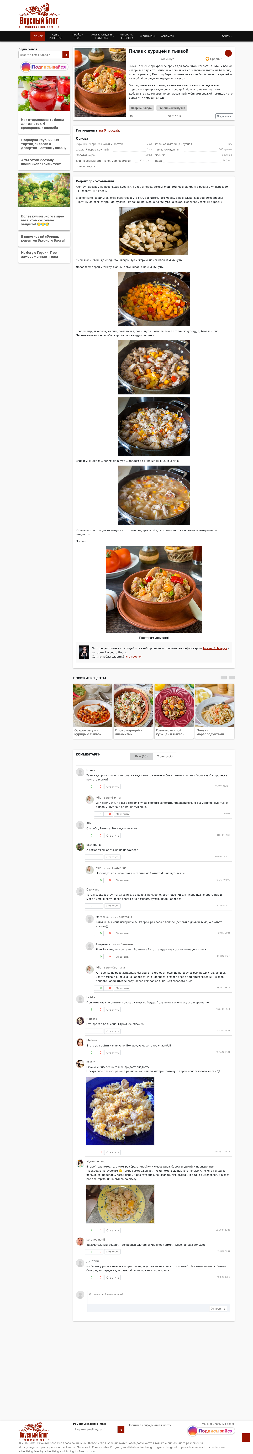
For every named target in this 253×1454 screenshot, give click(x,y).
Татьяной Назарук (215, 648)
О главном (147, 36)
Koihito (90, 1062)
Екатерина (119, 868)
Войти (226, 36)
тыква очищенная (167, 149)
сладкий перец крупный (92, 149)
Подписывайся (49, 67)
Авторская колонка (127, 36)
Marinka (91, 1040)
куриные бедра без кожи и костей (99, 144)
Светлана (125, 917)
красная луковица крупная (173, 144)
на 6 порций (109, 130)
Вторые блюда (141, 108)
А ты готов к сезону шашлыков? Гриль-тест (41, 162)
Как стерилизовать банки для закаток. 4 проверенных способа (42, 124)
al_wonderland (95, 1161)
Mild (98, 797)
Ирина (116, 797)
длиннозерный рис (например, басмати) (103, 160)
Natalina (91, 1018)
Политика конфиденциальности (149, 1425)
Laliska (90, 997)
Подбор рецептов (55, 36)
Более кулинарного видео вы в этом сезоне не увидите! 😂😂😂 (42, 220)
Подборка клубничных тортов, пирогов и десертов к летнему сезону (43, 144)
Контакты (167, 36)
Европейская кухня (172, 108)
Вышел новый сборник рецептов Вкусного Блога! (43, 238)
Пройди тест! (77, 36)
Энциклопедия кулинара (101, 36)
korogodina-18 (96, 1239)
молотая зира (85, 155)
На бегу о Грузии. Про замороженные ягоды (39, 255)
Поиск (38, 36)
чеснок (160, 155)
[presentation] (223, 677)
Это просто (133, 656)
